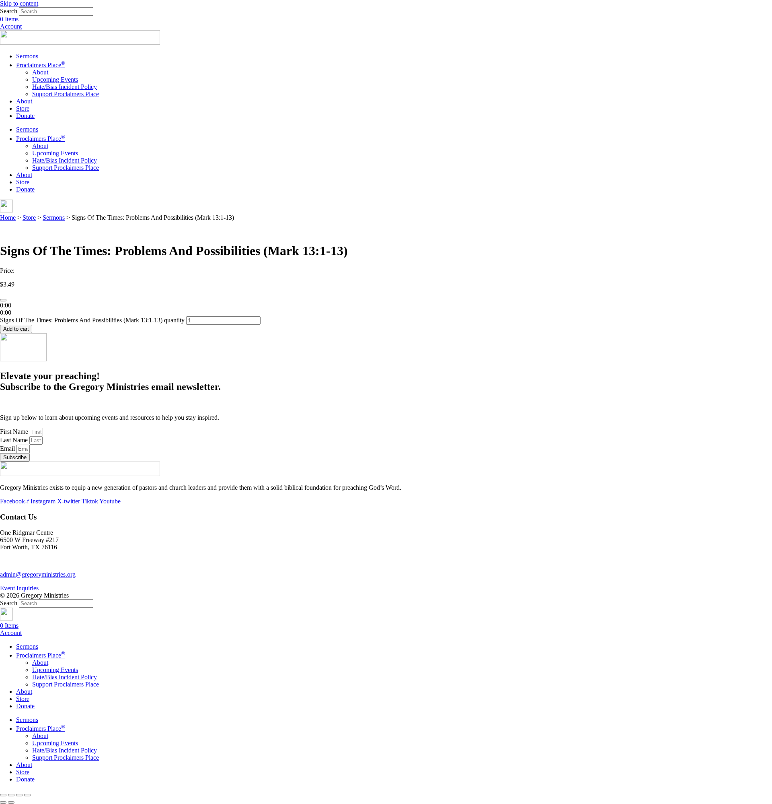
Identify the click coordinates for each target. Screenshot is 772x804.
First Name (15, 431)
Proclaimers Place (40, 65)
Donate (25, 115)
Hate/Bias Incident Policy (64, 86)
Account (11, 26)
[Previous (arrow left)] (3, 802)
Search (8, 11)
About (40, 72)
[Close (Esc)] (3, 795)
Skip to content (19, 3)
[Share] (11, 795)
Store (22, 108)
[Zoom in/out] (27, 795)
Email (8, 448)
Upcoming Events (55, 79)
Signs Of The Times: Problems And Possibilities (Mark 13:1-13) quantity (92, 320)
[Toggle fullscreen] (19, 795)
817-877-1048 (18, 560)
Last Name (14, 440)
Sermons (27, 56)
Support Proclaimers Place (65, 94)
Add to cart (16, 329)
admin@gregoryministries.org (38, 574)
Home (8, 217)
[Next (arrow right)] (11, 802)
